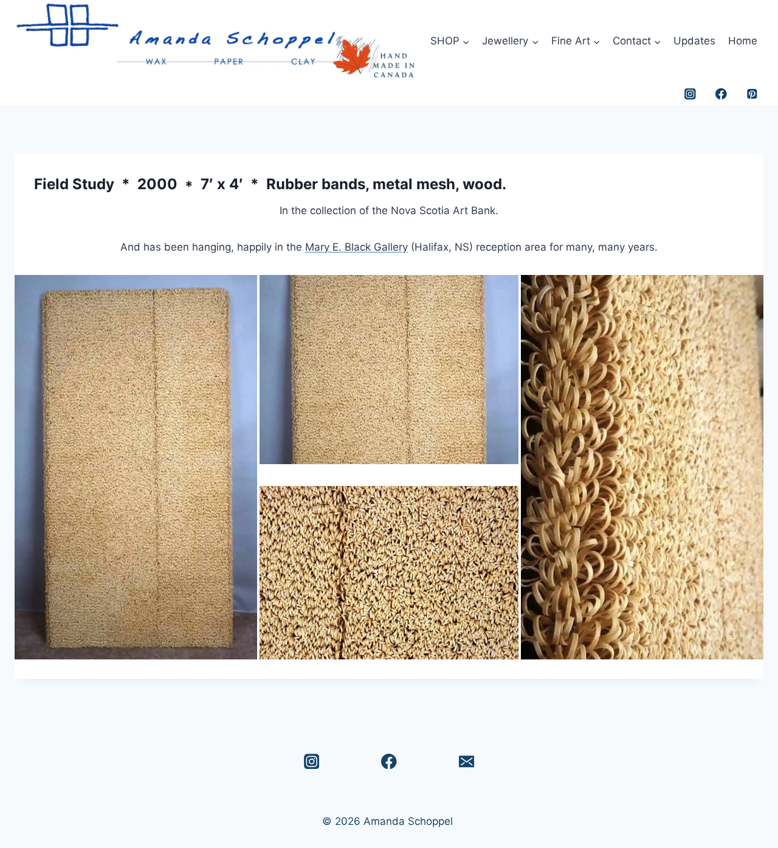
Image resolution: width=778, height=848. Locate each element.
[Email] (466, 761)
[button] (136, 467)
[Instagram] (690, 94)
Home (742, 41)
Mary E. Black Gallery (356, 247)
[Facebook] (721, 94)
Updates (694, 41)
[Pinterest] (752, 94)
